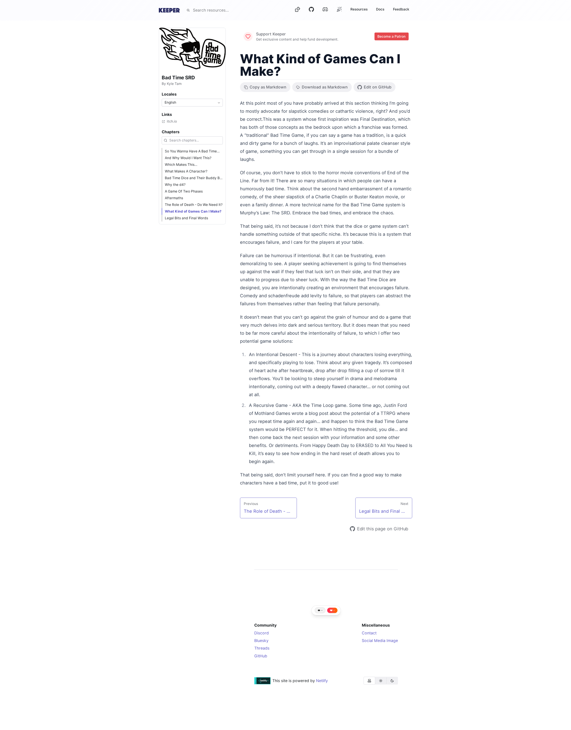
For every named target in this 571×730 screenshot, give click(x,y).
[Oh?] (339, 9)
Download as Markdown (325, 87)
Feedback (401, 9)
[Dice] (297, 10)
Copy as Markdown (268, 87)
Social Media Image (380, 640)
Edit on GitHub (377, 87)
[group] (381, 681)
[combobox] (192, 103)
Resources (359, 9)
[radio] (369, 681)
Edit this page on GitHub (382, 528)
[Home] (169, 10)
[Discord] (325, 10)
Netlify (322, 680)
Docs (380, 9)
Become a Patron (392, 36)
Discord (261, 633)
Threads (261, 648)
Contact (369, 633)
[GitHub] (311, 10)
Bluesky (261, 640)
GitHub (260, 656)
